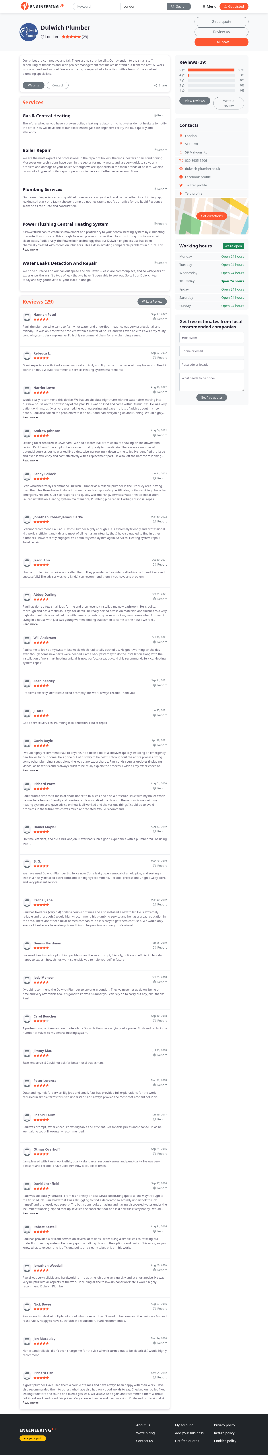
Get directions (212, 216)
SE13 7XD (192, 144)
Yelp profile (193, 193)
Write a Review (152, 302)
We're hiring (145, 1433)
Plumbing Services (42, 189)
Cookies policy (225, 1441)
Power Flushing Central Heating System (66, 224)
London (51, 36)
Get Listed (235, 6)
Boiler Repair (37, 150)
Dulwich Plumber (65, 27)
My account (184, 1425)
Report (162, 319)
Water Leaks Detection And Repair (60, 263)
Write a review (228, 103)
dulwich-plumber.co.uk (202, 168)
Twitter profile (196, 185)
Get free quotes (212, 397)
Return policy (224, 1433)
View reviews (195, 100)
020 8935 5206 (196, 160)
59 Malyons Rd (196, 152)
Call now (221, 41)
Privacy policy (224, 1425)
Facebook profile (198, 177)
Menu (211, 6)
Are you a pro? (33, 1438)
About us (143, 1425)
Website (33, 85)
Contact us (144, 1441)
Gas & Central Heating (47, 115)
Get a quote (221, 21)
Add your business (189, 1433)
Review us (221, 31)
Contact (57, 85)
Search (181, 6)
